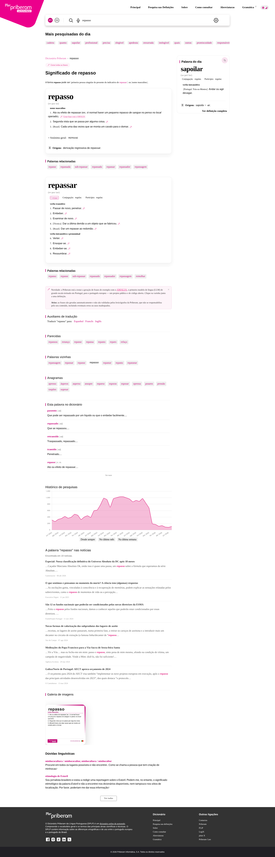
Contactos (203, 820)
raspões (52, 389)
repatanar (132, 363)
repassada (65, 167)
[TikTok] (58, 841)
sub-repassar (81, 167)
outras (188, 42)
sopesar (64, 389)
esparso (101, 383)
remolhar (140, 276)
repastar (107, 363)
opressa (137, 383)
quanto (63, 42)
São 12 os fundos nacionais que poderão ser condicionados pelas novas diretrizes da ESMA (94, 604)
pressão (161, 383)
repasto (101, 342)
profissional (91, 42)
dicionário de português (112, 823)
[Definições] (215, 20)
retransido (53, 436)
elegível (119, 42)
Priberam (203, 824)
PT (50, 20)
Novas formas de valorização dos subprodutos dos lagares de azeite (81, 626)
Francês (89, 321)
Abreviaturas (227, 7)
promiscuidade (204, 42)
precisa (106, 42)
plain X (202, 835)
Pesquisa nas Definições (161, 7)
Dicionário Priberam (55, 58)
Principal (135, 7)
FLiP (201, 828)
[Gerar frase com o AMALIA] (107, 121)
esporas (113, 383)
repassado (97, 167)
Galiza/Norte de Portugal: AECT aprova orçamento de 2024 (77, 669)
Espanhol (79, 321)
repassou (53, 342)
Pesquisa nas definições (163, 824)
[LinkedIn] (64, 841)
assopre (88, 383)
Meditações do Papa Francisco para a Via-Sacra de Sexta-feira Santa (82, 647)
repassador (124, 167)
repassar (110, 167)
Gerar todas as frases (59, 65)
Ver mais (108, 475)
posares (149, 383)
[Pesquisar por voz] (78, 20)
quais (177, 42)
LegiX (201, 832)
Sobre (184, 7)
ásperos (64, 383)
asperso (76, 383)
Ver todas (108, 798)
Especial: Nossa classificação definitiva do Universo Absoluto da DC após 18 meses (90, 561)
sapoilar (76, 42)
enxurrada (148, 42)
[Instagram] (53, 841)
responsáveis (223, 42)
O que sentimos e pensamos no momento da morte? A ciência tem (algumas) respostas (91, 583)
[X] (69, 841)
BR (57, 20)
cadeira (50, 42)
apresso (52, 383)
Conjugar (54, 198)
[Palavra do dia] (225, 60)
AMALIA (122, 289)
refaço (124, 342)
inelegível (164, 42)
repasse (52, 167)
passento (52, 410)
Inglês (98, 321)
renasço (66, 342)
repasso (52, 276)
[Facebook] (47, 841)
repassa (90, 342)
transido (51, 449)
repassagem (141, 167)
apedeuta (133, 42)
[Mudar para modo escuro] (265, 8)
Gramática (248, 7)
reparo (113, 342)
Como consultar (204, 7)
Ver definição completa (214, 111)
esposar (125, 383)
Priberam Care (205, 839)
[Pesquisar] (71, 20)
